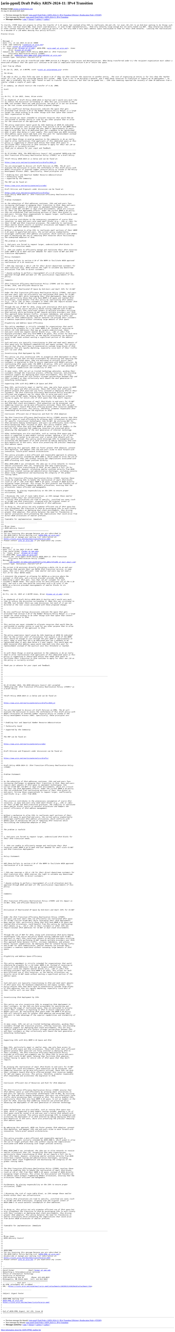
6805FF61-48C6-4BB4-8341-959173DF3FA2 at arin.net (38, 55)
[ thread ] (31, 19)
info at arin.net (25, 540)
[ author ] (46, 19)
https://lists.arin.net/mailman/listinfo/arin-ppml (27, 539)
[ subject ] (39, 19)
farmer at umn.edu (30, 551)
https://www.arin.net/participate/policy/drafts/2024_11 (30, 162)
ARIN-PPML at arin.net (49, 535)
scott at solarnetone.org (24, 46)
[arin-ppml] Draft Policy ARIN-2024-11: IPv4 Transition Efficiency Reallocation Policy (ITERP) (65, 15)
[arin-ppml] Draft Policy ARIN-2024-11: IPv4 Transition (47, 17)
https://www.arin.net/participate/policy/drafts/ (27, 193)
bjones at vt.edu (26, 48)
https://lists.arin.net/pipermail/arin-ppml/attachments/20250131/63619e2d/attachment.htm (50, 1286)
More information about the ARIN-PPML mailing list (21, 1330)
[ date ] (25, 19)
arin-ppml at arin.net (58, 48)
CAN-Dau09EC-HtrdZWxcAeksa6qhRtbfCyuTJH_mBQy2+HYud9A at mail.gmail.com (42, 562)
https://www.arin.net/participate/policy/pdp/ (26, 185)
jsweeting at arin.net (33, 45)
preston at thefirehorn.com (23, 9)
